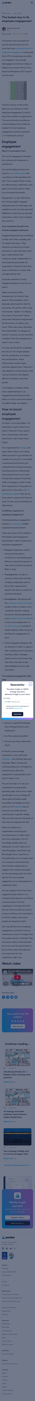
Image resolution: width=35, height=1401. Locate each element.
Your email (6, 698)
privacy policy (18, 708)
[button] (30, 684)
